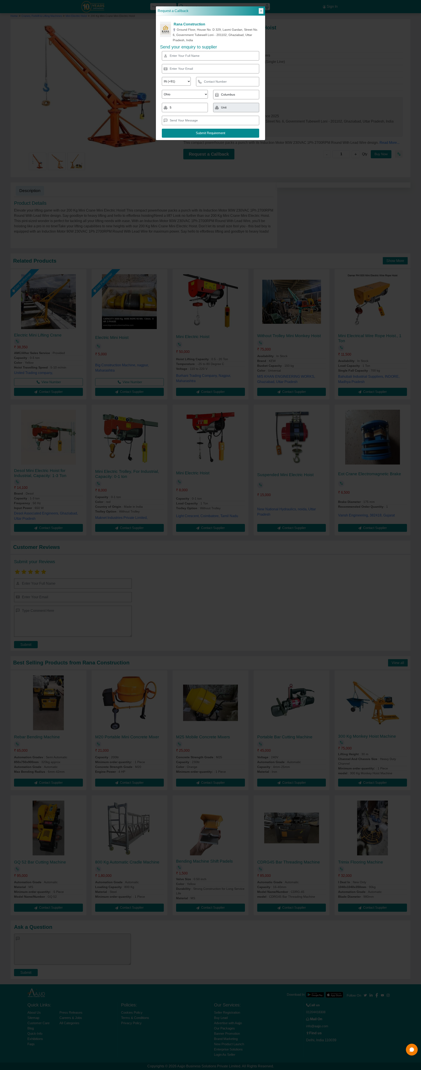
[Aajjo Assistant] (412, 1050)
